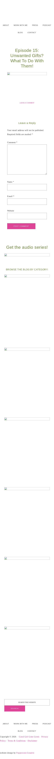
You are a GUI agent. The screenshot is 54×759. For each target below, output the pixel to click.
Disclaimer (32, 741)
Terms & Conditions (17, 741)
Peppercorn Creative (25, 753)
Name (10, 182)
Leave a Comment (27, 103)
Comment (12, 142)
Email (10, 196)
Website (10, 211)
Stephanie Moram (27, 9)
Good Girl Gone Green (29, 737)
